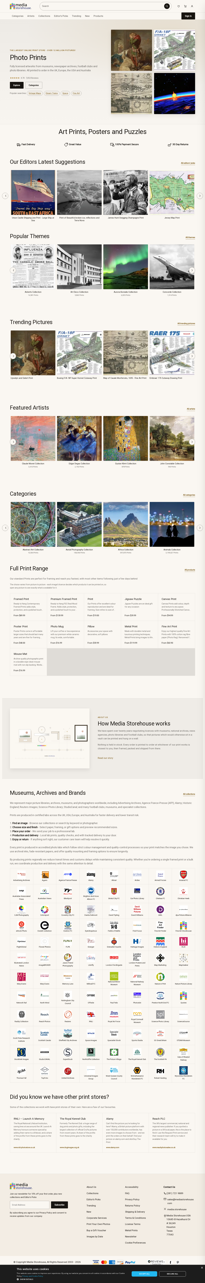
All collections (189, 794)
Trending (76, 16)
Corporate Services (97, 1218)
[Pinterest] (178, 1263)
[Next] (200, 196)
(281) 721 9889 (175, 1193)
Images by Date (95, 1236)
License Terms (132, 1224)
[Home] (22, 6)
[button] (72, 1279)
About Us (91, 1187)
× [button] (202, 1268)
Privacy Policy (132, 1199)
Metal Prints (131, 1230)
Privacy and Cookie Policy (32, 1276)
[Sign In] (192, 6)
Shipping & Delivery (135, 1211)
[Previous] (5, 196)
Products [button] (98, 16)
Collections (44, 16)
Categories (34, 85)
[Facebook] (170, 1263)
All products (190, 570)
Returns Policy (132, 1205)
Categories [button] (17, 16)
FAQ (127, 1193)
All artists (191, 409)
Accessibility (131, 1187)
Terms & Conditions (135, 1218)
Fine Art (76, 93)
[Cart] (185, 6)
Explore (16, 85)
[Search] (167, 6)
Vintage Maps (35, 93)
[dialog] (102, 1274)
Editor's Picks (61, 16)
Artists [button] (30, 16)
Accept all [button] (144, 1274)
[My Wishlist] (179, 6)
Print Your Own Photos (98, 1224)
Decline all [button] (172, 1274)
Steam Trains (52, 93)
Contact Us (169, 1187)
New (87, 16)
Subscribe (59, 1204)
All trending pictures (186, 323)
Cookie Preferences (135, 1242)
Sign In (188, 16)
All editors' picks (188, 163)
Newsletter (131, 1236)
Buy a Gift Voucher (96, 1230)
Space (65, 93)
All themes (190, 237)
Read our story (105, 758)
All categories (189, 495)
